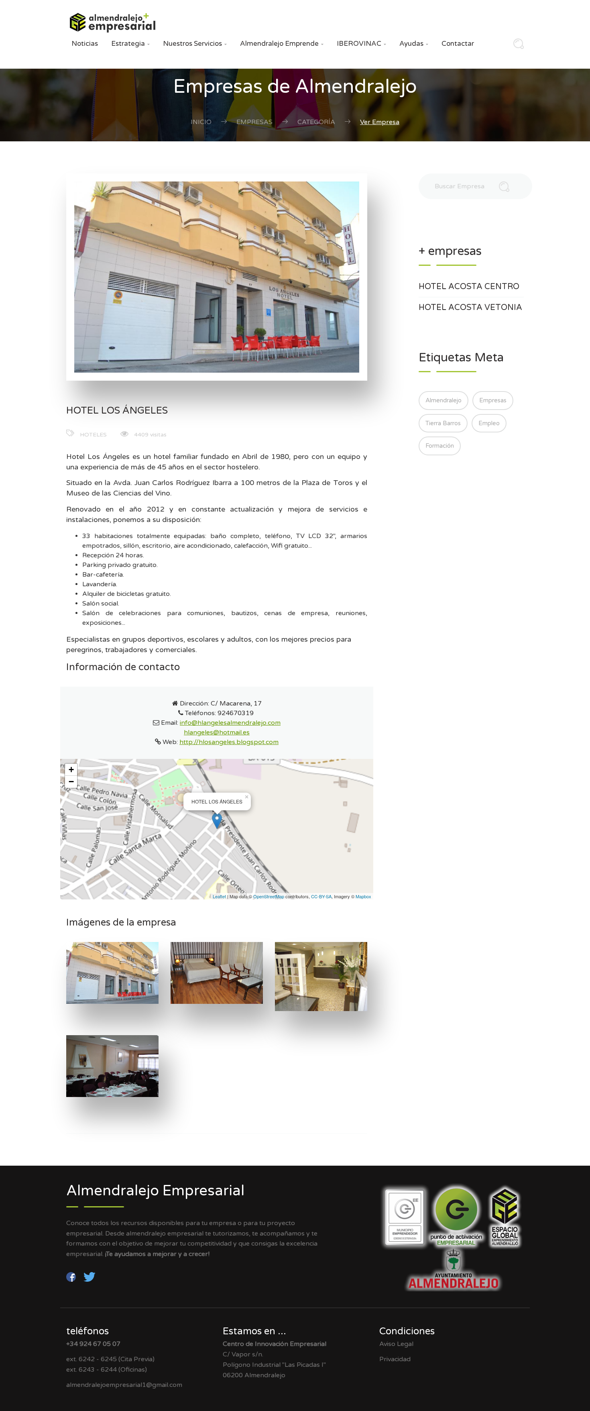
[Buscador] (516, 46)
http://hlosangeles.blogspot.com (229, 742)
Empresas (254, 122)
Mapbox (363, 896)
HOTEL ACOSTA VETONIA (470, 307)
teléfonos (87, 1331)
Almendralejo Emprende (281, 43)
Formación (439, 445)
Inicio (201, 122)
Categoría (316, 122)
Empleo (489, 423)
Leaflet (219, 896)
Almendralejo (443, 400)
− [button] (71, 782)
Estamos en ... (254, 1331)
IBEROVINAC (361, 43)
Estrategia (130, 43)
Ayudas (413, 43)
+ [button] (71, 770)
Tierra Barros (443, 423)
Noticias (84, 43)
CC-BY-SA (321, 896)
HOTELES (93, 434)
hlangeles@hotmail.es (217, 732)
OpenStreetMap (268, 896)
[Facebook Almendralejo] (71, 1276)
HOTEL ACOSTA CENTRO (469, 287)
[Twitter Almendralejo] (89, 1276)
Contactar (457, 43)
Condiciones (407, 1331)
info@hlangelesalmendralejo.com (230, 723)
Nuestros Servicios (195, 43)
